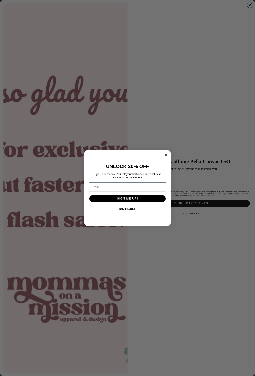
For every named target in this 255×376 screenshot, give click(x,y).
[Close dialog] (166, 155)
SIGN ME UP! (127, 198)
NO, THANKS (127, 209)
